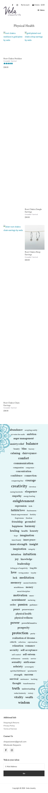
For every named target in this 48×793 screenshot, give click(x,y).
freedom (29, 518)
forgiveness (19, 518)
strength (18, 674)
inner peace (29, 540)
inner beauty (16, 540)
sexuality (17, 662)
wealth (29, 697)
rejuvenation (32, 642)
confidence (16, 475)
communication (23, 463)
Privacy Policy (9, 725)
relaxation (17, 646)
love (14, 572)
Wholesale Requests (12, 745)
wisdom (24, 702)
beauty (17, 449)
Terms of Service (10, 729)
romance (30, 646)
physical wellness (24, 618)
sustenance (24, 679)
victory (30, 693)
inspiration (19, 549)
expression (21, 506)
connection (30, 475)
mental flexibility (30, 583)
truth (16, 688)
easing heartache (16, 492)
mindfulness (19, 587)
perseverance (28, 609)
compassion (18, 467)
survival (14, 679)
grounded (30, 522)
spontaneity (32, 671)
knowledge (26, 559)
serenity (25, 659)
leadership (23, 564)
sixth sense (29, 662)
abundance (16, 430)
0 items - (39, 5)
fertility (33, 515)
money (29, 587)
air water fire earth (18, 434)
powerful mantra (29, 623)
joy (17, 559)
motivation (20, 595)
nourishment (19, 600)
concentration (23, 471)
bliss (24, 449)
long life (33, 568)
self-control (16, 655)
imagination (27, 535)
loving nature (24, 573)
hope (16, 536)
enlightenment (23, 501)
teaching (34, 679)
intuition (29, 554)
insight (33, 544)
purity (32, 634)
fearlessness (31, 511)
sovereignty (29, 667)
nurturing (31, 600)
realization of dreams (23, 638)
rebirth (13, 642)
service (33, 659)
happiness (17, 526)
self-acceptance (29, 650)
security (14, 650)
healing (14, 531)
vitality (18, 697)
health (24, 531)
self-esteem (29, 654)
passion (23, 605)
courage (30, 481)
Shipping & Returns (11, 722)
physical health (23, 614)
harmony (30, 526)
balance (32, 443)
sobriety (18, 667)
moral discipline (23, 591)
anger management (23, 438)
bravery (31, 449)
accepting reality (31, 430)
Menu (42, 10)
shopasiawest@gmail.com (14, 741)
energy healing (29, 496)
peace (16, 609)
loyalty (33, 573)
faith (30, 506)
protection (20, 633)
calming (15, 453)
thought (16, 683)
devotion (32, 487)
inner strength (18, 544)
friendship (17, 522)
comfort (23, 458)
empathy (17, 496)
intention (16, 554)
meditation (26, 578)
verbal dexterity (20, 693)
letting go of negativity (19, 568)
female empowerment (19, 515)
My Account (25, 5)
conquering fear (17, 481)
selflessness (15, 659)
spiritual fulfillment (18, 671)
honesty (34, 531)
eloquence (31, 492)
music (31, 596)
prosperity (23, 628)
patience (33, 605)
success (28, 675)
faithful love (18, 510)
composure (30, 468)
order (13, 605)
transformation (29, 684)
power (15, 623)
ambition (31, 434)
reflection (22, 642)
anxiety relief (17, 444)
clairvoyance (29, 453)
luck (15, 578)
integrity (31, 549)
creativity (19, 486)
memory (16, 583)
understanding (28, 689)
